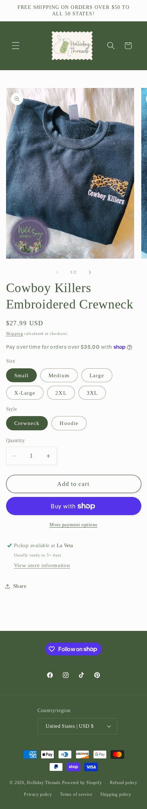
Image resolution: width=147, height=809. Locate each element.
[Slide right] (90, 272)
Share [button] (20, 586)
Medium (59, 375)
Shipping (14, 333)
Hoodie (69, 423)
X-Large (25, 393)
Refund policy (123, 782)
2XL (60, 393)
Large (97, 375)
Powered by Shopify (82, 783)
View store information (42, 565)
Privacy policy (38, 794)
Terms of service (76, 794)
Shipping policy (115, 794)
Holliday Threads (43, 783)
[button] (15, 45)
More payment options (73, 524)
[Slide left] (57, 272)
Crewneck (27, 423)
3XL (92, 393)
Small (21, 375)
